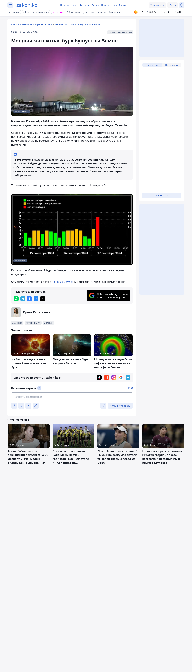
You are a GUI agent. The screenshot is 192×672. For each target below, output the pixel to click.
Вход (130, 387)
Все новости (61, 24)
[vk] (36, 298)
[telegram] (23, 298)
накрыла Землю (62, 281)
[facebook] (29, 298)
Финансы (84, 5)
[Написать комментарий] (72, 396)
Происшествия (109, 5)
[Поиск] (181, 5)
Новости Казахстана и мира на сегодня (31, 24)
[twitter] (42, 298)
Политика (65, 5)
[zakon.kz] (26, 5)
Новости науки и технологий (85, 24)
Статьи (95, 5)
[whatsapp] (16, 298)
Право (122, 5)
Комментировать (120, 405)
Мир (75, 5)
